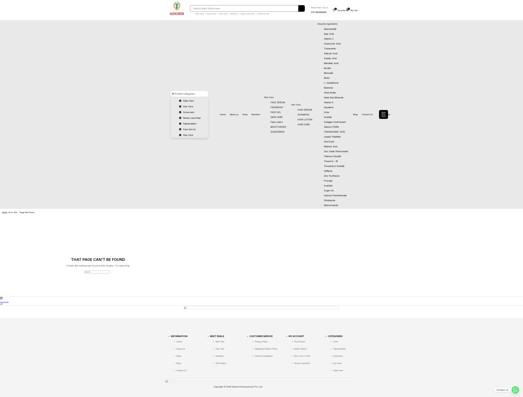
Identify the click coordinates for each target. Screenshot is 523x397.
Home (4, 212)
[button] (339, 10)
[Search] (301, 8)
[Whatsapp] (515, 390)
